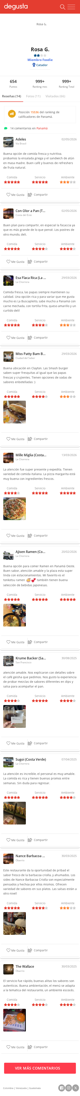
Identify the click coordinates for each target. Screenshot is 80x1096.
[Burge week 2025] (14, 1020)
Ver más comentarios (38, 1068)
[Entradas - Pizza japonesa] (14, 813)
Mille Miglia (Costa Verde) (31, 455)
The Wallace (25, 966)
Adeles (21, 139)
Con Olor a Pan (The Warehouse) (31, 210)
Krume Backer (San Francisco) (31, 658)
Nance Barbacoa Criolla (31, 856)
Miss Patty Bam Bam (31, 353)
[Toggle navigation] (71, 7)
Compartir (41, 195)
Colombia (8, 1088)
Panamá (42, 128)
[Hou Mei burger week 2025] (14, 923)
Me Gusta (17, 195)
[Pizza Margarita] (14, 508)
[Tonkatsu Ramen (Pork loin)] (14, 615)
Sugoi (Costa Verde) (31, 759)
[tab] (11, 96)
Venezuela (21, 1088)
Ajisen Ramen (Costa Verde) (31, 551)
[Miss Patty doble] (14, 412)
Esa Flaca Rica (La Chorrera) (31, 277)
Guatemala (35, 1088)
